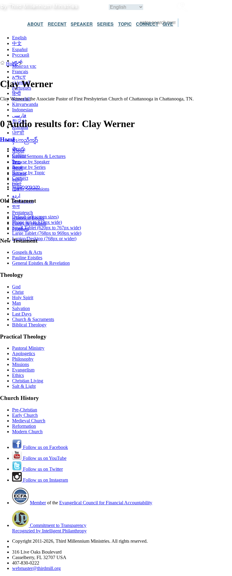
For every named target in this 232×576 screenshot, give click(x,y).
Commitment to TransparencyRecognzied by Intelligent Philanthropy (49, 528)
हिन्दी (16, 93)
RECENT (57, 24)
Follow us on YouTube (44, 458)
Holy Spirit (22, 297)
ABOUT (35, 24)
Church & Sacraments (33, 319)
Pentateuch (22, 212)
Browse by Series (29, 167)
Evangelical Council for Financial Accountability (105, 502)
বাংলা (16, 206)
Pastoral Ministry (28, 348)
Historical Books (28, 218)
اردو (16, 195)
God (16, 286)
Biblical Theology (29, 324)
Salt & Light (24, 386)
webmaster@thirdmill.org (36, 568)
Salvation (21, 308)
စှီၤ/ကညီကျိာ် (25, 140)
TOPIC (125, 24)
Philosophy (23, 359)
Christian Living (27, 380)
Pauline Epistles (27, 257)
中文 (17, 43)
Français (20, 71)
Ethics (18, 375)
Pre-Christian (24, 409)
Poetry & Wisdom (29, 223)
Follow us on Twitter (42, 469)
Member (38, 502)
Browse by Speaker (31, 161)
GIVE (168, 24)
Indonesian (22, 109)
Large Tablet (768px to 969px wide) (46, 233)
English (19, 37)
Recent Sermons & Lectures (39, 156)
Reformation (24, 426)
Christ (18, 292)
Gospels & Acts (27, 252)
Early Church (25, 415)
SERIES (105, 24)
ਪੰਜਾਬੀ (18, 132)
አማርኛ (19, 77)
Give (16, 183)
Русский (20, 54)
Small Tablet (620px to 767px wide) (46, 227)
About (18, 150)
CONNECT (147, 24)
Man (16, 303)
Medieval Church (28, 420)
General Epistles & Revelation (41, 263)
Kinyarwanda (25, 104)
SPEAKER (82, 24)
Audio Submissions (30, 188)
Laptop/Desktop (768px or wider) (44, 238)
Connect (20, 178)
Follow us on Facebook (45, 447)
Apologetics (23, 353)
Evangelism (23, 369)
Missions (20, 364)
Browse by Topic (28, 172)
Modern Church (27, 431)
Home (12, 63)
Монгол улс (24, 66)
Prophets (20, 228)
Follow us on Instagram (45, 480)
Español (19, 49)
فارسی (19, 115)
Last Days (21, 313)
